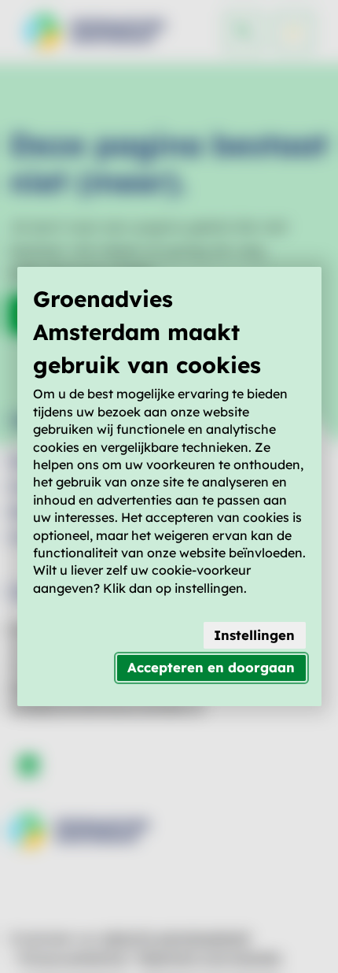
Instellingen (254, 635)
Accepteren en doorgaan (211, 667)
